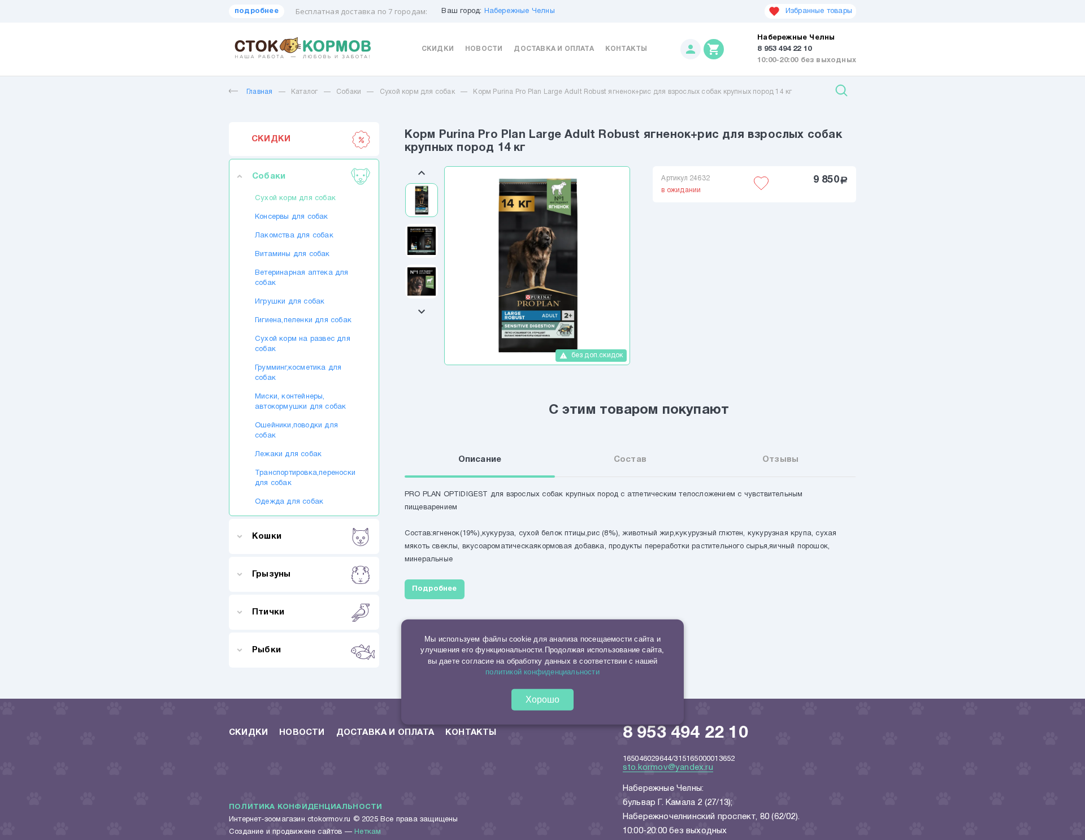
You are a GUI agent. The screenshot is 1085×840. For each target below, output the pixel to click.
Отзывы (780, 460)
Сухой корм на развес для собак (302, 344)
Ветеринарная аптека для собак (302, 278)
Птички (268, 612)
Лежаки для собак (288, 454)
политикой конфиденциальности (542, 672)
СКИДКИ (270, 139)
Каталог (304, 92)
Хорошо (542, 699)
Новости (483, 49)
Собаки (348, 92)
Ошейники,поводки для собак (296, 430)
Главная (259, 92)
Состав (630, 460)
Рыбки (266, 650)
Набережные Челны (519, 11)
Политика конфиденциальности (305, 807)
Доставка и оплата (553, 49)
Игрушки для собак (289, 301)
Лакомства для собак (294, 235)
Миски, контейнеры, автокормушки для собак (300, 401)
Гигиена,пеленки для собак (303, 320)
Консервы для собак (291, 217)
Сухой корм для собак (417, 92)
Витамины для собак (292, 254)
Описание (480, 460)
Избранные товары (818, 11)
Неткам (367, 832)
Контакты (626, 49)
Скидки (438, 49)
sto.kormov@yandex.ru (668, 768)
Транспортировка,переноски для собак (304, 478)
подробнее (257, 11)
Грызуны (271, 574)
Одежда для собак (289, 502)
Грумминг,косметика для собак (298, 373)
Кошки (266, 536)
